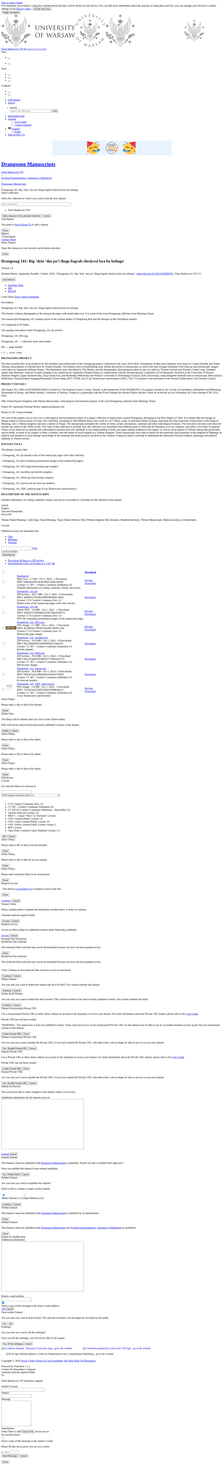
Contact (5, 239)
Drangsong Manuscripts (28, 164)
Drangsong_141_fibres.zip (30, 653)
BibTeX (12, 291)
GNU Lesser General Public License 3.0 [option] (29, 821)
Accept (5, 935)
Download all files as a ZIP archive (26, 560)
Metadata (12, 539)
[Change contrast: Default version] (9, 92)
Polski (17, 131)
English (15, 128)
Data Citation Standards (26, 296)
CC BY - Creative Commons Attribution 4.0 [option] (31, 806)
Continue (6, 900)
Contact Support (22, 125)
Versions (12, 542)
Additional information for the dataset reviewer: (25, 1097)
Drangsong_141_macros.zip (31, 668)
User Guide (20, 122)
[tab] (115, 536)
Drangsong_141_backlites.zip (32, 637)
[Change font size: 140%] (9, 81)
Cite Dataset (8, 279)
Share (13, 239)
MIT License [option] (14, 827)
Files (10, 536)
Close (5, 230)
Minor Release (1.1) (12, 1198)
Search (11, 102)
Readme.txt (23, 576)
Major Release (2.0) (33, 1198)
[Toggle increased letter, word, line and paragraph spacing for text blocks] (9, 63)
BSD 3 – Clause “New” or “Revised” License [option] (32, 815)
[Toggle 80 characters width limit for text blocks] (9, 58)
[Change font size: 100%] (9, 75)
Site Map (68, 1360)
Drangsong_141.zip (27, 591)
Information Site (16, 116)
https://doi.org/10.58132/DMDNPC (155, 273)
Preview (89, 580)
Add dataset (14, 99)
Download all (9, 555)
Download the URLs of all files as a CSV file (31, 563)
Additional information (13, 1239)
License (5, 525)
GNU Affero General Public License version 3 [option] (32, 824)
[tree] (112, 210)
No (11, 1323)
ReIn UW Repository (85, 1360)
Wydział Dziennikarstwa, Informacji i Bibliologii (26, 178)
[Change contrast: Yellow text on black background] (9, 95)
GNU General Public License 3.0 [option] (25, 818)
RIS (10, 288)
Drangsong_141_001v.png (31, 622)
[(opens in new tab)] (105, 46)
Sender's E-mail (9, 1386)
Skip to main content (12, 2)
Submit (5, 1154)
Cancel (47, 216)
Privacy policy (23, 8)
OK (3, 1309)
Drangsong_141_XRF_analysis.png (35, 683)
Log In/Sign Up (24, 888)
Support (12, 119)
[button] (30, 1431)
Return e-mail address (12, 1296)
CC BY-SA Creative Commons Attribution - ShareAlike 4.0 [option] (39, 809)
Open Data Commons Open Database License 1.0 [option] (34, 830)
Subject (5, 1392)
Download (90, 572)
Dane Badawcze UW (12, 172)
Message (5, 1399)
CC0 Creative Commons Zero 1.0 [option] (25, 804)
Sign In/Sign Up (16, 134)
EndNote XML (16, 285)
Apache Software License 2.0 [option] (23, 812)
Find (55, 111)
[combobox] (112, 811)
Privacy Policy (28, 1360)
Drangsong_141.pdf (27, 606)
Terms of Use (43, 1360)
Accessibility (56, 1360)
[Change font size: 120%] (9, 78)
